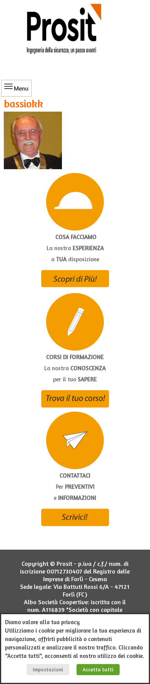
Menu (21, 88)
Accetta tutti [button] (98, 669)
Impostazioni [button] (48, 669)
